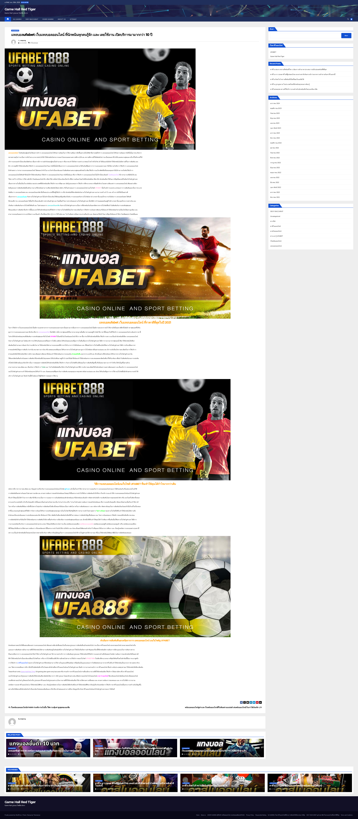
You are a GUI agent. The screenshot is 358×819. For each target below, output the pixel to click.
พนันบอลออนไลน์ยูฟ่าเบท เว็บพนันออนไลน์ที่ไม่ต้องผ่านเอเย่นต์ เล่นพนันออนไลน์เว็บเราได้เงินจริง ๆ (222, 707)
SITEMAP (73, 19)
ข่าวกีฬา (273, 221)
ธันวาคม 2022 (275, 138)
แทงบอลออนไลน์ (15, 30)
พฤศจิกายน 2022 (276, 143)
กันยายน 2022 (275, 153)
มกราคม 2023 (275, 133)
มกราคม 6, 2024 (102, 789)
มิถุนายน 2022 (275, 167)
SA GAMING (17, 19)
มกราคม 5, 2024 (189, 789)
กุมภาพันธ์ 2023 (275, 128)
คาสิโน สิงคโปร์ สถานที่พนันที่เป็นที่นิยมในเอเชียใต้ (287, 79)
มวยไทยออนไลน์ (275, 231)
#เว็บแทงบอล (34, 43)
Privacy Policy (250, 815)
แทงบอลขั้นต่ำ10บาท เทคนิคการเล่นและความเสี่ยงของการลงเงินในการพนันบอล (43, 750)
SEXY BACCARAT (32, 19)
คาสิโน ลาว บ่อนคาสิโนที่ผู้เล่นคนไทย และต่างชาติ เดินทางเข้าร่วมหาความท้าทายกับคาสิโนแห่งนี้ (302, 74)
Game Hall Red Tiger (20, 9)
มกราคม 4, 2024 (276, 789)
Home (197, 815)
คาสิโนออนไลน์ (275, 226)
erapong (23, 40)
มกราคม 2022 (275, 192)
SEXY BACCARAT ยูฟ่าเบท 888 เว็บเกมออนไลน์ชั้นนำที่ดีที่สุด (322, 815)
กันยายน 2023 (275, 113)
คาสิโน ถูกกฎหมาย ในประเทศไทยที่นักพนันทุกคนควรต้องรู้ (290, 84)
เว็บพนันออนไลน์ (275, 241)
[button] (348, 19)
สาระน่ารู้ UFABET (276, 236)
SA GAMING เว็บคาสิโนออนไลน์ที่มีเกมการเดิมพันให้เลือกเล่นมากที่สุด (286, 815)
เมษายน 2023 (274, 123)
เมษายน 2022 (274, 177)
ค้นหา (272, 29)
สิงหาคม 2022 (275, 158)
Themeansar (36, 815)
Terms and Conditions (347, 815)
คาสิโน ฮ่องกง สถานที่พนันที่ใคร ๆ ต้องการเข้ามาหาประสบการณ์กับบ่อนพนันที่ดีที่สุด (298, 69)
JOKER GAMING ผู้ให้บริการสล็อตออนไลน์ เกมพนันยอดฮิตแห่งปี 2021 (226, 815)
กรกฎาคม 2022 (275, 162)
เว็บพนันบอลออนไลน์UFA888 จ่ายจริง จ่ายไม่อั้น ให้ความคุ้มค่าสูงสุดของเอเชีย (40, 707)
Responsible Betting (260, 815)
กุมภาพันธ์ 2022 (275, 187)
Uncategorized (275, 216)
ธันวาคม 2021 (275, 197)
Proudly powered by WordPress (13, 815)
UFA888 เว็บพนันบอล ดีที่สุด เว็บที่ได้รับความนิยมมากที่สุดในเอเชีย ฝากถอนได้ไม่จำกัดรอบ (134, 749)
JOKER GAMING (48, 19)
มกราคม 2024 (275, 103)
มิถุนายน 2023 (275, 118)
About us (62, 19)
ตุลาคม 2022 (274, 148)
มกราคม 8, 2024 (15, 789)
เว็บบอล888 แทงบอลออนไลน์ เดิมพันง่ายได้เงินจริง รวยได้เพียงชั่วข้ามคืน (214, 750)
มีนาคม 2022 (274, 182)
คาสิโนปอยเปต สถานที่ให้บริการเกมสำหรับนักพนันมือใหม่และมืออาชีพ (293, 89)
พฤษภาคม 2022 (275, 172)
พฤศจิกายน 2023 (276, 108)
